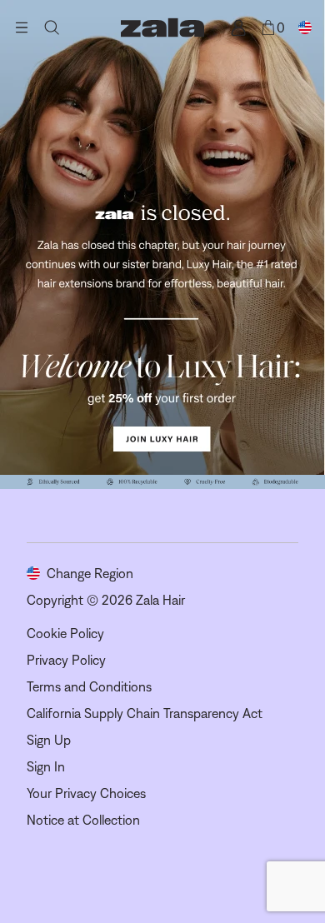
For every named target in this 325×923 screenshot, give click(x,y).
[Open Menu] (21, 27)
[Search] (51, 27)
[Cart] (268, 27)
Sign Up (49, 739)
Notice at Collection (83, 819)
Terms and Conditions (89, 686)
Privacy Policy (66, 659)
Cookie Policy (65, 633)
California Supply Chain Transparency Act (144, 713)
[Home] (162, 27)
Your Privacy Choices (86, 793)
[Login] (238, 27)
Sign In (46, 766)
